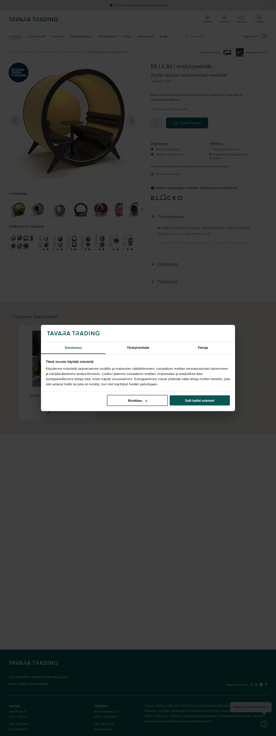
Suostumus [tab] (73, 347)
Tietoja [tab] (203, 347)
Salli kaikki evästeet (199, 400)
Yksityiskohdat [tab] (138, 347)
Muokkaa (135, 400)
